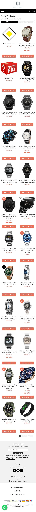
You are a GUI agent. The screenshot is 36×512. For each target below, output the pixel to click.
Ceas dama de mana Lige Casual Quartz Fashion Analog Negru (27, 215)
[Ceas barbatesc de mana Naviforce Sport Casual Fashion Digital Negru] (27, 171)
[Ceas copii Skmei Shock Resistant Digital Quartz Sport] (27, 68)
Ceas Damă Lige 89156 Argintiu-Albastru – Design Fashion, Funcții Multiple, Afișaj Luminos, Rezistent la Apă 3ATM (27, 283)
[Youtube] (18, 470)
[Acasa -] (18, 4)
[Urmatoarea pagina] (32, 436)
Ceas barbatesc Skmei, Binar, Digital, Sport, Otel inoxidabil (9, 317)
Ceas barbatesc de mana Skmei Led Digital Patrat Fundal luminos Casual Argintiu (9, 351)
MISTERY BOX (9, 78)
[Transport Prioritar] (9, 34)
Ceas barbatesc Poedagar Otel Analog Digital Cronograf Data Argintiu (27, 249)
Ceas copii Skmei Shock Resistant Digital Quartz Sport (27, 79)
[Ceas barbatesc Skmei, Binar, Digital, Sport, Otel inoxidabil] (9, 307)
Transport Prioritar (9, 44)
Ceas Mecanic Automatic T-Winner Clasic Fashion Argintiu (27, 317)
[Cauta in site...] (34, 11)
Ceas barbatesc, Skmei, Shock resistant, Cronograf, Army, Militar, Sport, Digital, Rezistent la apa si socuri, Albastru (9, 147)
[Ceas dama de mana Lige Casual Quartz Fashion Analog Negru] (27, 205)
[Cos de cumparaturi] (30, 11)
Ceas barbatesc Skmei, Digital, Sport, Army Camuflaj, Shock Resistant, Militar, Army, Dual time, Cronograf (9, 420)
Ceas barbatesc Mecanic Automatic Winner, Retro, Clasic (27, 45)
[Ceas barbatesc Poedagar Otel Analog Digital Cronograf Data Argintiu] (27, 239)
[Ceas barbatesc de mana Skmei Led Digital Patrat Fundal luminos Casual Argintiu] (9, 341)
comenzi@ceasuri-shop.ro (19, 481)
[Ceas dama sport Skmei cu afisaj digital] (27, 409)
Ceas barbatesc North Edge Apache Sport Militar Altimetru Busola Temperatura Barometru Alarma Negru (9, 215)
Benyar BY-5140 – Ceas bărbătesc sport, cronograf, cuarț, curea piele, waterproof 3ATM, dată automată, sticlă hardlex (9, 283)
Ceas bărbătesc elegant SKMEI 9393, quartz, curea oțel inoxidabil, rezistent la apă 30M (27, 351)
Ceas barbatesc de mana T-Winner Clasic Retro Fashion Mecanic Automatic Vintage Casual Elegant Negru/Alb (27, 147)
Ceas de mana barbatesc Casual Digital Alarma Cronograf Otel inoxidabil (9, 181)
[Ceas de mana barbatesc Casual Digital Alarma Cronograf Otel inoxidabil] (9, 171)
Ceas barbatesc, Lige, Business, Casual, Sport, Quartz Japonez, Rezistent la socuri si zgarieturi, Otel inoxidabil (27, 386)
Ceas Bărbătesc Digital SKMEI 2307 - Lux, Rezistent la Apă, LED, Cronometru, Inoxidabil (9, 249)
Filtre (10, 22)
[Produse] (2, 11)
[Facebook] (14, 470)
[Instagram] (21, 470)
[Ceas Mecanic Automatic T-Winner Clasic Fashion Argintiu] (27, 307)
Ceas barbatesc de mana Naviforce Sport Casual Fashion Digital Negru (27, 181)
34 (29, 436)
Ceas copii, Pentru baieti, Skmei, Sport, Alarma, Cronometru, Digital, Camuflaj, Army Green (9, 386)
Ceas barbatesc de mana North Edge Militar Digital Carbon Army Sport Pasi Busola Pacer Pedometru (27, 113)
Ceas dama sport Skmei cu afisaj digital (27, 420)
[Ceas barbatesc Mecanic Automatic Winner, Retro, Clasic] (27, 34)
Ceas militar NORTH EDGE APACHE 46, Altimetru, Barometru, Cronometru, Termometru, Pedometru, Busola (9, 113)
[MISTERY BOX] (9, 68)
